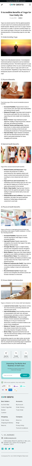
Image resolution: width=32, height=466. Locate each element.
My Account (19, 404)
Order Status (5, 420)
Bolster (3, 410)
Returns (3, 425)
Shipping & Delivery (7, 423)
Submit (25, 375)
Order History (20, 407)
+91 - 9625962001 (9, 435)
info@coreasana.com (10, 438)
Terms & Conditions (22, 428)
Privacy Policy (20, 425)
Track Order (19, 410)
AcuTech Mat (5, 404)
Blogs (17, 423)
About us (19, 420)
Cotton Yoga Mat (6, 407)
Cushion (3, 412)
